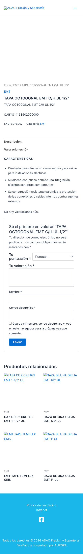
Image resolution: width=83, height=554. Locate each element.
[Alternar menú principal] (75, 8)
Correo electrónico (22, 307)
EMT (16, 85)
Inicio (7, 85)
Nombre (15, 291)
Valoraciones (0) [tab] (16, 149)
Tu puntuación (20, 257)
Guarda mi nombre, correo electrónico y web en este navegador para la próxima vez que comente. (40, 328)
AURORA (61, 545)
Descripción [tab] (13, 141)
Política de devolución (41, 505)
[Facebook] (41, 519)
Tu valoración (21, 266)
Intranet (41, 510)
